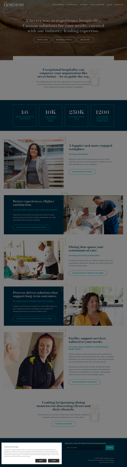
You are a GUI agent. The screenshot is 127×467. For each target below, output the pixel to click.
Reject (41, 460)
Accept (54, 460)
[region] (31, 453)
